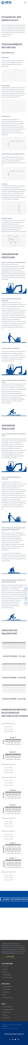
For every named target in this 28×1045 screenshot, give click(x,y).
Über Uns (5, 966)
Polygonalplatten (7, 997)
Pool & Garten (6, 1012)
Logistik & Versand (8, 977)
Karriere (5, 969)
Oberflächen (6, 1017)
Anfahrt (5, 972)
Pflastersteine (7, 989)
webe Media (15, 1028)
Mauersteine (6, 992)
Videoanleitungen (7, 1006)
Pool (4, 995)
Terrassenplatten (7, 986)
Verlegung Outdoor (8, 1009)
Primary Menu (25, 3)
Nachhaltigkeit (7, 974)
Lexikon (5, 1015)
